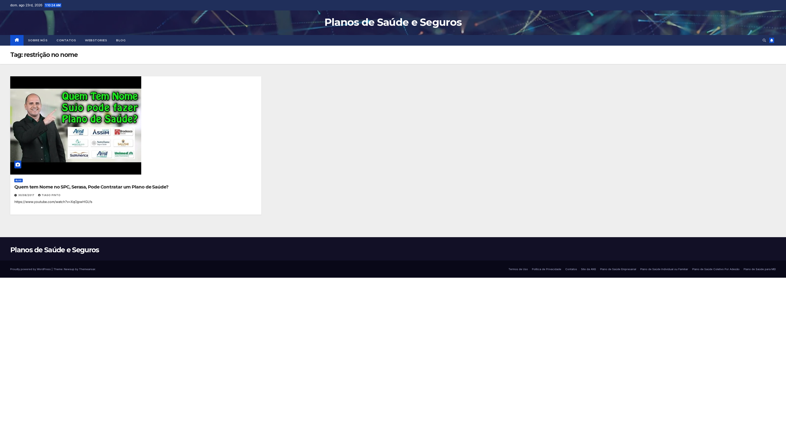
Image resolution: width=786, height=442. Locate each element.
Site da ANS (588, 269)
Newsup (69, 269)
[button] (764, 40)
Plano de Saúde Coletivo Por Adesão (716, 269)
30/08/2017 (26, 195)
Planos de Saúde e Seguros (393, 22)
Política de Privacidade (546, 269)
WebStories (96, 40)
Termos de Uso (518, 269)
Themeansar (87, 269)
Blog (120, 40)
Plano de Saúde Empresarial (618, 269)
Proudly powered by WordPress (31, 269)
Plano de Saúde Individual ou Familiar (664, 269)
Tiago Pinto (51, 195)
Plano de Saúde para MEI (760, 269)
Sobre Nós (38, 40)
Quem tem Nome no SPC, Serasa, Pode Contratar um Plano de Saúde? (91, 187)
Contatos (66, 40)
